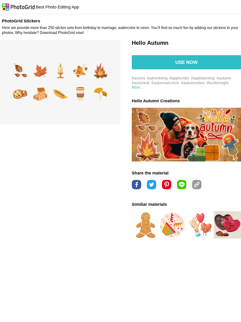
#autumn (224, 78)
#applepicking (203, 78)
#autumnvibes (193, 83)
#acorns (138, 78)
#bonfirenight (217, 83)
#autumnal (140, 83)
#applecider (179, 78)
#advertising (157, 78)
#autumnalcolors (165, 83)
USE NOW (186, 62)
